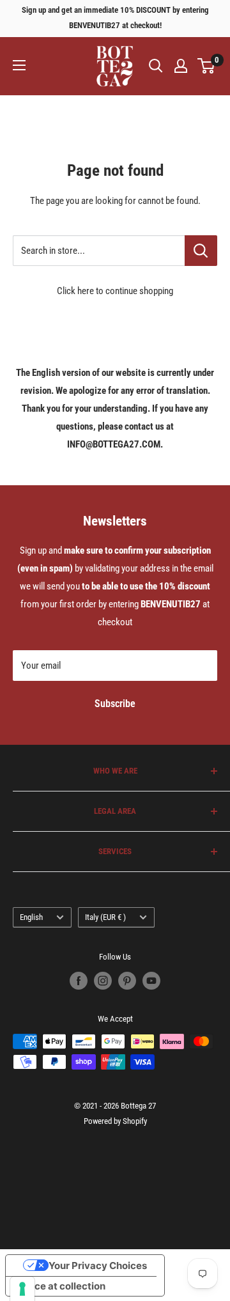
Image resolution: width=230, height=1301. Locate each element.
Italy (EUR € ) (105, 917)
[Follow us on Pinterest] (127, 981)
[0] (207, 66)
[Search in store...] (201, 250)
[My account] (180, 66)
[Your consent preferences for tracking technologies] (22, 1289)
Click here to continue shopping (115, 291)
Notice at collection (60, 1286)
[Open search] (156, 66)
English (31, 917)
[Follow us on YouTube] (151, 981)
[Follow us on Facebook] (79, 981)
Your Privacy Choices (98, 1265)
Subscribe (115, 703)
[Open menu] (19, 65)
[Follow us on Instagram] (103, 981)
